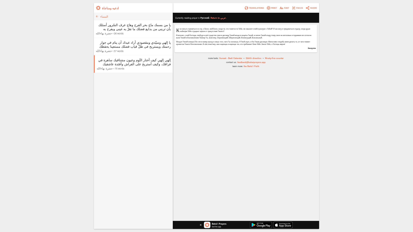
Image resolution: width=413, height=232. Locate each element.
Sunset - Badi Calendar (230, 58)
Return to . (219, 17)
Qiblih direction (253, 58)
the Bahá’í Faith (251, 66)
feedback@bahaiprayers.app (251, 62)
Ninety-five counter (274, 58)
